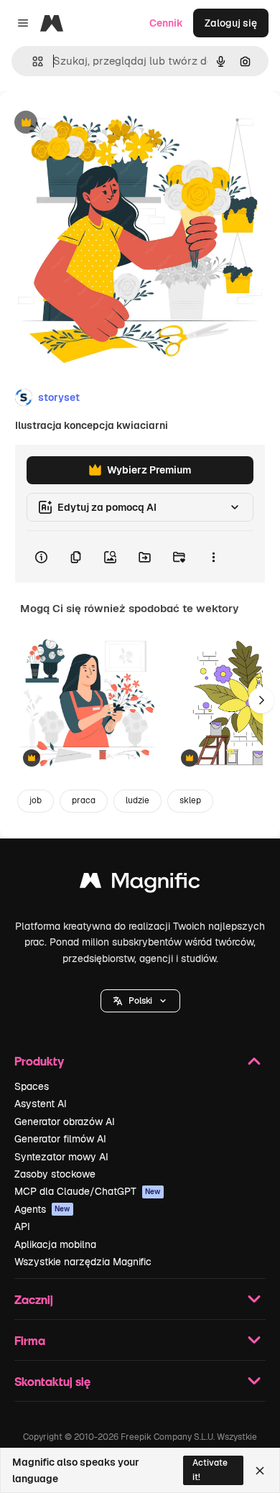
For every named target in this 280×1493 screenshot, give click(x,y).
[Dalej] (261, 700)
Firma (29, 1340)
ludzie (137, 800)
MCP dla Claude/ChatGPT (87, 1191)
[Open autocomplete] (32, 61)
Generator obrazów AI (64, 1121)
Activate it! (210, 1469)
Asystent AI (40, 1103)
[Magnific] (140, 884)
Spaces (31, 1086)
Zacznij (33, 1299)
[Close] (260, 1470)
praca (83, 800)
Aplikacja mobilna (55, 1244)
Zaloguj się (231, 23)
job (35, 800)
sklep (190, 800)
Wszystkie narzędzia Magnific (82, 1261)
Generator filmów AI (60, 1138)
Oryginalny (99, 123)
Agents (42, 1209)
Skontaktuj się (52, 1381)
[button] (140, 1000)
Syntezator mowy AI (61, 1156)
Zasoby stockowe (54, 1174)
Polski (140, 1001)
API (22, 1226)
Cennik (166, 23)
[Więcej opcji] (213, 556)
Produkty (39, 1060)
